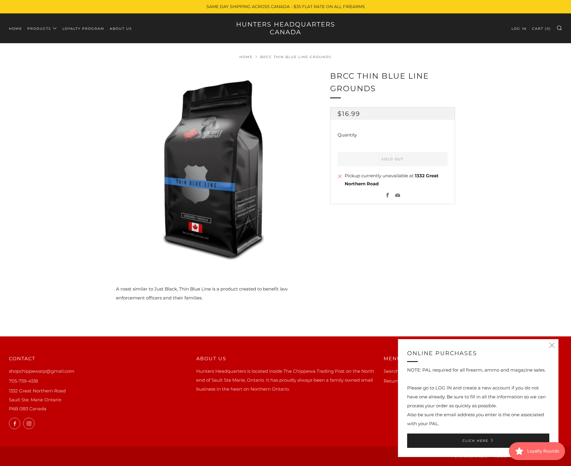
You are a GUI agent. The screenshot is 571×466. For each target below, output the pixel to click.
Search (391, 371)
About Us (121, 29)
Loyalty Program (83, 29)
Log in (519, 29)
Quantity (347, 135)
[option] (214, 168)
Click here (475, 441)
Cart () (541, 29)
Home (15, 29)
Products (39, 29)
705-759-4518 (23, 381)
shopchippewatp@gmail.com (41, 371)
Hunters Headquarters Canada (285, 28)
